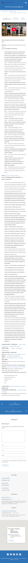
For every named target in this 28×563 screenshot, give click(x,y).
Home (3, 11)
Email (3, 450)
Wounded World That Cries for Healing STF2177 (15, 354)
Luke (21, 19)
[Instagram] (20, 554)
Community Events (15, 513)
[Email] (17, 554)
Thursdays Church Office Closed (9, 511)
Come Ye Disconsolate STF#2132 (12, 176)
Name (3, 445)
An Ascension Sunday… (12, 11)
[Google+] (14, 554)
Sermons (6, 11)
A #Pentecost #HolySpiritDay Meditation (13, 411)
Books (15, 13)
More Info (11, 540)
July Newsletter (5, 483)
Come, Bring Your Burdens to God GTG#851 (16, 367)
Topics (11, 13)
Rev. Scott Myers (16, 19)
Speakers (19, 13)
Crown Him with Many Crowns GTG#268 (14, 358)
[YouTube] (11, 554)
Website (3, 455)
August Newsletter (6, 478)
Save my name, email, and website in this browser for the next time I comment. (14, 461)
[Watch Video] (11, 499)
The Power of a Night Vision (14, 404)
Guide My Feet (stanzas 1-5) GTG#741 (17, 386)
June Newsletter (5, 488)
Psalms (24, 19)
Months (24, 13)
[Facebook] (8, 554)
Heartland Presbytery (22, 558)
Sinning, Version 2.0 (6, 497)
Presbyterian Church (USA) (14, 559)
